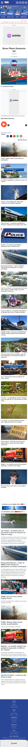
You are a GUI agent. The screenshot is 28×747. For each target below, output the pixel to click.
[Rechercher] (23, 2)
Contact (14, 702)
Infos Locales (14, 713)
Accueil (3, 17)
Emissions (14, 720)
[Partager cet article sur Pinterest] (14, 136)
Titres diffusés (14, 705)
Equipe (14, 704)
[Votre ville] (17, 2)
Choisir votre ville (24, 20)
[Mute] (24, 7)
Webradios (23, 17)
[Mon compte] (26, 2)
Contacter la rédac (14, 714)
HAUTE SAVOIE (5, 22)
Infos (17, 17)
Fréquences (14, 707)
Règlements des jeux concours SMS (14, 739)
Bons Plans (10, 17)
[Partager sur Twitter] (10, 136)
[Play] (2, 7)
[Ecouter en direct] (20, 2)
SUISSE (21, 22)
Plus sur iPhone (14, 732)
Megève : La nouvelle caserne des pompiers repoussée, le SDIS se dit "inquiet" (13, 648)
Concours (14, 722)
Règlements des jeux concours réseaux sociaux (14, 737)
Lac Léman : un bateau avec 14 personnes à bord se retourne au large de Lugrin (13, 532)
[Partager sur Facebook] (7, 136)
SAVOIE (12, 22)
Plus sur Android (14, 733)
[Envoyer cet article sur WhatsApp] (17, 136)
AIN (17, 22)
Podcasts (14, 726)
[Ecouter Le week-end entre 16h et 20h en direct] (14, 508)
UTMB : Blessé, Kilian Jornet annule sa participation (11, 623)
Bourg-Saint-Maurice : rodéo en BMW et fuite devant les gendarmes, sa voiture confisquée (13, 564)
